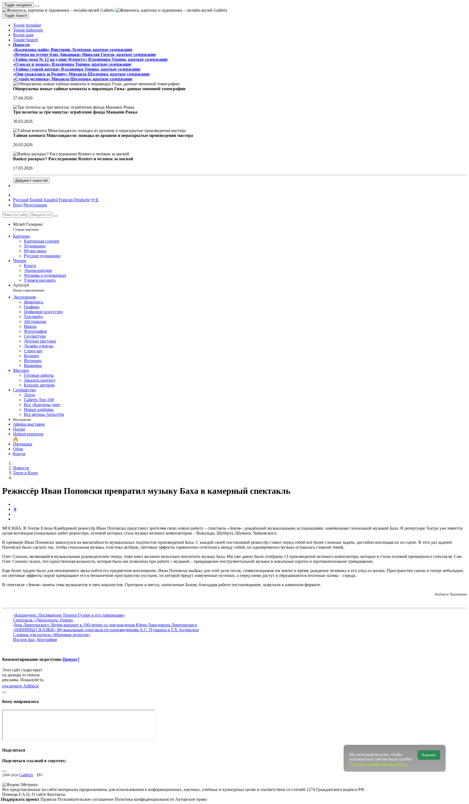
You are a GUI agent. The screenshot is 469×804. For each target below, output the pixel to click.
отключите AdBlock (20, 686)
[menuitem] (95, 199)
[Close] (55, 216)
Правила (49, 799)
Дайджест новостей (31, 180)
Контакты (56, 794)
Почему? (71, 659)
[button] (27, 25)
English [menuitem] (36, 199)
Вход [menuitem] (17, 205)
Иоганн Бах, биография (35, 639)
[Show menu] (37, 6)
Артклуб (28, 287)
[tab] (13, 504)
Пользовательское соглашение (86, 799)
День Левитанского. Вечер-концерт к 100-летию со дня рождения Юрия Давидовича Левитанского (105, 625)
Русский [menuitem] (20, 199)
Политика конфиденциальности (145, 799)
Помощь (10, 794)
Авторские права (191, 799)
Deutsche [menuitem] (82, 199)
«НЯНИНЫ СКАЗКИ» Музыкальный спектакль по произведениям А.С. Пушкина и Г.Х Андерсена (106, 629)
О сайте (39, 794)
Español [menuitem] (51, 199)
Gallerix (26, 774)
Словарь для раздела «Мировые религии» (51, 634)
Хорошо (429, 755)
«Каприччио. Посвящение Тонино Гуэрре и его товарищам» (69, 615)
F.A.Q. (25, 794)
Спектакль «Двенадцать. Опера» (43, 620)
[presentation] (240, 514)
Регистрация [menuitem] (35, 205)
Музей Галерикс (28, 226)
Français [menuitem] (66, 199)
